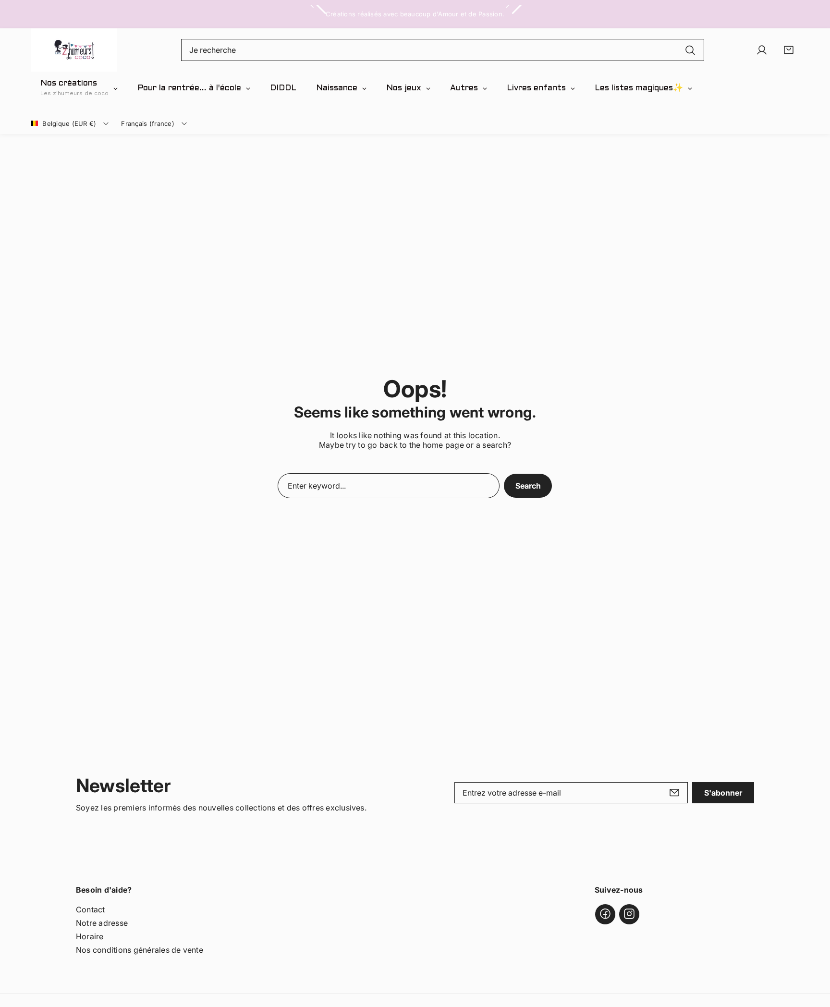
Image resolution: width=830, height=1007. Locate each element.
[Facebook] (605, 913)
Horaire (90, 936)
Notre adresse (102, 922)
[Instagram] (629, 913)
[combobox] (443, 50)
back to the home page (421, 445)
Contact (90, 909)
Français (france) (147, 123)
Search (528, 486)
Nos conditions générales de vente (139, 949)
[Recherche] (690, 50)
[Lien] (74, 50)
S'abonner (723, 793)
